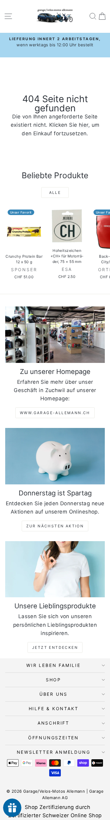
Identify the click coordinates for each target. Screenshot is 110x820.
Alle (55, 192)
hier (83, 125)
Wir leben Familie (53, 665)
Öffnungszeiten (53, 737)
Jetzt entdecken (55, 647)
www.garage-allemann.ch (55, 412)
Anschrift (53, 723)
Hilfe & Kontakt (54, 708)
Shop (53, 679)
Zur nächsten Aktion (55, 526)
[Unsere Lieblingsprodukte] (55, 569)
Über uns (53, 694)
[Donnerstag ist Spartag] (55, 456)
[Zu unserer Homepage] (55, 334)
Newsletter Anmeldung (53, 752)
